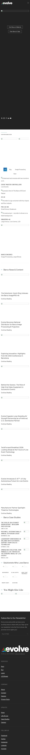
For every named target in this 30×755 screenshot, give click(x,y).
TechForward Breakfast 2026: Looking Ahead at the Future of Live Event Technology (14, 449)
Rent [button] (15, 174)
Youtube (3, 748)
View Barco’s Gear (15, 31)
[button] (28, 3)
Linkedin (4, 745)
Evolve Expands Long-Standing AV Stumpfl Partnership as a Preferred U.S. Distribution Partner (14, 418)
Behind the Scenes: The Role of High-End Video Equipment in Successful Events (13, 387)
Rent (2, 666)
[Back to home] (6, 3)
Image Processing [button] (20, 169)
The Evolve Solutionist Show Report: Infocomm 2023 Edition (10, 524)
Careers (3, 696)
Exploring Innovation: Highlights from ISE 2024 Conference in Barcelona (13, 355)
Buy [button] (10, 169)
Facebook (4, 735)
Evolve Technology (20, 653)
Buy (2, 670)
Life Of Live (4, 716)
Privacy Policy (5, 699)
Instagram (4, 742)
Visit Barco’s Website (15, 27)
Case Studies (5, 719)
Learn (3, 673)
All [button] (5, 169)
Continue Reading (6, 299)
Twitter (3, 739)
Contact (3, 693)
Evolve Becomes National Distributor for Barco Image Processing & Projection (11, 324)
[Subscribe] (27, 633)
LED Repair (4, 676)
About (3, 689)
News (3, 712)
